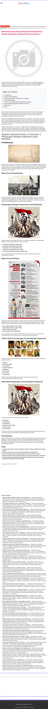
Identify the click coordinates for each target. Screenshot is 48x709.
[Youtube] (25, 706)
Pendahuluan (7, 95)
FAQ (6, 107)
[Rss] (22, 706)
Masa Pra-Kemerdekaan (11, 96)
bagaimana (40, 83)
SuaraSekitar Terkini (27, 704)
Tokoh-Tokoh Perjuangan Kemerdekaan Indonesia (18, 102)
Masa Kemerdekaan (10, 100)
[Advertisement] (24, 15)
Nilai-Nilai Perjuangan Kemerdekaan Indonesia (17, 103)
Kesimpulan (8, 105)
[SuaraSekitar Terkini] (24, 2)
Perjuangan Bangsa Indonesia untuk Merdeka (17, 98)
